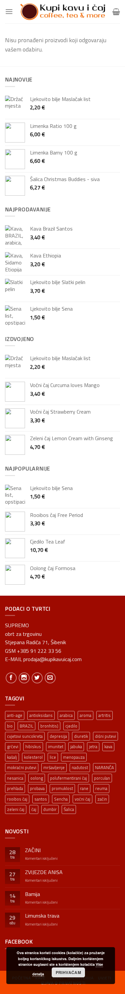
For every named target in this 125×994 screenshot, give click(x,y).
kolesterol (33, 757)
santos (40, 799)
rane (84, 788)
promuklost (62, 788)
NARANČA (104, 767)
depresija (58, 736)
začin (102, 799)
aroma (85, 715)
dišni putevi (105, 736)
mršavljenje (54, 767)
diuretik (81, 736)
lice (53, 757)
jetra (93, 746)
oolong (36, 778)
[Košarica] (116, 11)
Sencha (61, 799)
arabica (66, 715)
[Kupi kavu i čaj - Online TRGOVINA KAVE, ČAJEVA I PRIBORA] (62, 11)
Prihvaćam (68, 972)
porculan (102, 778)
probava (37, 788)
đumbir (50, 809)
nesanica (15, 778)
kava (108, 746)
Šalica (69, 809)
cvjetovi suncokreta (25, 736)
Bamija (32, 894)
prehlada (15, 788)
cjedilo (71, 726)
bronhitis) (49, 726)
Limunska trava (42, 916)
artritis (104, 715)
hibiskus (33, 746)
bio (10, 726)
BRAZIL (26, 726)
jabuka (76, 746)
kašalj (12, 757)
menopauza (74, 757)
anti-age (14, 715)
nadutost (80, 767)
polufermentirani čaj (68, 778)
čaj (33, 809)
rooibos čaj (17, 799)
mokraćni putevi (21, 767)
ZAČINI (33, 850)
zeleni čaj (15, 809)
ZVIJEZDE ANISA (44, 872)
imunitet (55, 746)
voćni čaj (82, 799)
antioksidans (41, 715)
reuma (101, 788)
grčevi (12, 746)
